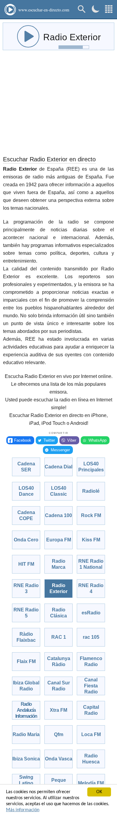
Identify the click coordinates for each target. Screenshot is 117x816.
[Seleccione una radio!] (109, 9)
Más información (22, 810)
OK (99, 792)
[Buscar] (81, 9)
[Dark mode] (95, 9)
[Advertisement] (58, 104)
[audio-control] (28, 36)
